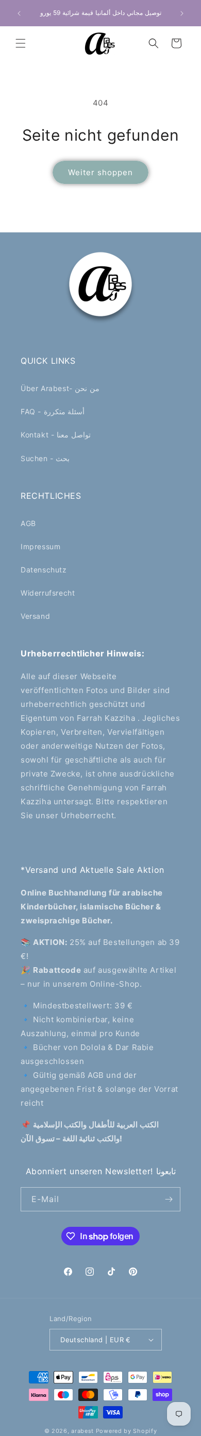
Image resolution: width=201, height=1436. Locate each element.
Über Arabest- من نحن (60, 388)
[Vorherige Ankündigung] (19, 13)
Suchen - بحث (45, 458)
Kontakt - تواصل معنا (56, 434)
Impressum (40, 546)
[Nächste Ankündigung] (182, 13)
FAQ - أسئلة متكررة (53, 411)
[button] (20, 43)
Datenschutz (44, 569)
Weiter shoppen (100, 172)
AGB (28, 523)
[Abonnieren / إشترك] (168, 1199)
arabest (83, 1430)
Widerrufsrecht (48, 592)
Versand (35, 616)
